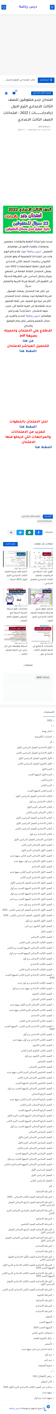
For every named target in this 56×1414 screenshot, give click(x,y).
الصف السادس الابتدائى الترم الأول (35, 1137)
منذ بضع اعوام (45, 568)
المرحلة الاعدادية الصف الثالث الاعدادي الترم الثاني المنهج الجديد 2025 (28, 1274)
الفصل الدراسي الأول (41, 1169)
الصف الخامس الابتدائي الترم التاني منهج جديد (29, 1072)
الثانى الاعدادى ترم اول (41, 834)
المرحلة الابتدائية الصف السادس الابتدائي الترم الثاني (30, 1211)
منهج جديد (47, 1392)
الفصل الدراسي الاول (41, 1175)
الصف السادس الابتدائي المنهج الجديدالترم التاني (28, 1164)
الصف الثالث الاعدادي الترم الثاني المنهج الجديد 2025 (29, 976)
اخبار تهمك (47, 731)
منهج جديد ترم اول (43, 1398)
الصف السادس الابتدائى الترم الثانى (34, 1148)
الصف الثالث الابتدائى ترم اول (37, 958)
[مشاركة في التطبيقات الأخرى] (11, 532)
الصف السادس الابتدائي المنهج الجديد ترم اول (29, 1159)
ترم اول (48, 1354)
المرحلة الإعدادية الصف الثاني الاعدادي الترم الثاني (27, 1289)
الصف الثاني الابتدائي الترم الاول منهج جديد (31, 1004)
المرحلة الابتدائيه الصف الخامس (36, 1224)
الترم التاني (46, 780)
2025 (49, 720)
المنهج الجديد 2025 (42, 1327)
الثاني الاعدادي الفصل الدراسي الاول (34, 823)
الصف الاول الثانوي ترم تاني (38, 926)
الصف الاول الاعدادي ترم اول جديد (35, 904)
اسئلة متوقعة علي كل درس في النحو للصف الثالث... (15, 650)
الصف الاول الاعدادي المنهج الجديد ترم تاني (31, 899)
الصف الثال (46, 931)
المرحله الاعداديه (44, 1311)
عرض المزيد (10, 544)
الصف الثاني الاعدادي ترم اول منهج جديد (32, 1039)
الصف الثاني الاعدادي (41, 1015)
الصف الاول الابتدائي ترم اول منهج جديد (33, 861)
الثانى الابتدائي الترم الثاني (39, 812)
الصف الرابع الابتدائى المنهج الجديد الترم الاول (29, 1115)
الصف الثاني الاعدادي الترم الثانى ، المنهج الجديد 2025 (29, 1027)
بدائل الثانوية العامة (42, 1338)
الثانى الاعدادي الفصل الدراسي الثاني (33, 828)
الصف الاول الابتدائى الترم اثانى (36, 845)
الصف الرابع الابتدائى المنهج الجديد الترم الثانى (29, 1121)
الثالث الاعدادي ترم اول (40, 801)
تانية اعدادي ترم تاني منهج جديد (36, 1349)
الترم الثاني (46, 785)
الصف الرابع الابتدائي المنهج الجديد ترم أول (31, 1126)
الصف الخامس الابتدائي (40, 1066)
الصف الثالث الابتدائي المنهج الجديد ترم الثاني (29, 947)
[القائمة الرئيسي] (52, 7)
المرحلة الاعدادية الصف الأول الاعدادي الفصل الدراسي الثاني (31, 1258)
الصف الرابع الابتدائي (42, 1094)
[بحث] (3, 7)
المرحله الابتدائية (44, 1300)
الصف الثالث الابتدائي (41, 937)
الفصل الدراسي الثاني (41, 1180)
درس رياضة (28, 7)
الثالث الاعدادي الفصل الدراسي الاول (34, 796)
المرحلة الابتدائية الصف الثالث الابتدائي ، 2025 (29, 1196)
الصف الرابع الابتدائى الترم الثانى (36, 1104)
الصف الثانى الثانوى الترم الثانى (36, 1050)
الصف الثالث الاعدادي (42, 93)
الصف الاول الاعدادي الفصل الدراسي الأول (31, 882)
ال (51, 742)
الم (50, 1186)
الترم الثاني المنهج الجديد (39, 790)
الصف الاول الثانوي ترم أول (38, 920)
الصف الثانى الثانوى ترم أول (38, 1056)
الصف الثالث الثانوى (42, 993)
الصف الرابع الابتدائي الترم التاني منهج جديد (31, 1099)
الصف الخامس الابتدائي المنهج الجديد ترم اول (29, 1088)
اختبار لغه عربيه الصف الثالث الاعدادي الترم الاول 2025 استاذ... (15, 576)
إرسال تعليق (43, 677)
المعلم (49, 1316)
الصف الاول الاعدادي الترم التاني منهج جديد (31, 872)
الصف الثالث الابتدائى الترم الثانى (35, 942)
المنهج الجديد (45, 1322)
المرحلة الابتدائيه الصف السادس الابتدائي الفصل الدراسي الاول (29, 1239)
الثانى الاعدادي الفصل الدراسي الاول (34, 817)
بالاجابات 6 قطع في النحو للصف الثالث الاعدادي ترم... (43, 650)
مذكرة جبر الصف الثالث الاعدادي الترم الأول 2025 (27, 1387)
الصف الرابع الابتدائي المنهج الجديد (35, 1110)
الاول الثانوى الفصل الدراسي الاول (35, 758)
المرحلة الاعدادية (44, 521)
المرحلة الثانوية (44, 1295)
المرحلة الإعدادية (44, 1246)
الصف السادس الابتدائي (40, 1131)
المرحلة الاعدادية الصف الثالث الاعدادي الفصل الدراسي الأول (30, 1282)
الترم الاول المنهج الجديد (40, 774)
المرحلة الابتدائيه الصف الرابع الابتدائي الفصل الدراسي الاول (31, 1231)
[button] (38, 532)
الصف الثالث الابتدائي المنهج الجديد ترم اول (30, 953)
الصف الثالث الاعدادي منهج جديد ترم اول (32, 988)
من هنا (28, 341)
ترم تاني (48, 1360)
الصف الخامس (44, 1061)
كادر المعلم (46, 1381)
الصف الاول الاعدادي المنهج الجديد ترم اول (31, 893)
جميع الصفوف (45, 1365)
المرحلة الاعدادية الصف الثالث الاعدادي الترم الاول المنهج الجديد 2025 (28, 1266)
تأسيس (48, 1343)
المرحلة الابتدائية (44, 1191)
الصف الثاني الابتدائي (41, 999)
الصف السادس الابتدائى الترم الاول (35, 1142)
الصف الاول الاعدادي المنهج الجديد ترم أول (31, 888)
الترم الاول (47, 769)
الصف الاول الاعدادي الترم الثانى (36, 877)
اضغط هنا (28, 351)
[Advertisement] (28, 45)
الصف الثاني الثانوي (42, 1045)
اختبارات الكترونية (43, 736)
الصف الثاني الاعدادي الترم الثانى (35, 1020)
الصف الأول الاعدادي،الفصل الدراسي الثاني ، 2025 (27, 910)
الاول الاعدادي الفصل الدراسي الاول (34, 747)
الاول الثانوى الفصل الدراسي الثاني (35, 763)
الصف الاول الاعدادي (42, 866)
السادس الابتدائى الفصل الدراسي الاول (33, 839)
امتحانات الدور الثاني (42, 1333)
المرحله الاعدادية (44, 1305)
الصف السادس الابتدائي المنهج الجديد (33, 1153)
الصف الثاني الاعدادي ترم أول (37, 1034)
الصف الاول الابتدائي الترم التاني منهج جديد (31, 855)
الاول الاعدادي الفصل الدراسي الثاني (34, 752)
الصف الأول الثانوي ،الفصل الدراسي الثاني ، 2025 (27, 915)
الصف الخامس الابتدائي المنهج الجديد (33, 1083)
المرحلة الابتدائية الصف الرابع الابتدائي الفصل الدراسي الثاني (31, 1203)
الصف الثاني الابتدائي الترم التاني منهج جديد (30, 1010)
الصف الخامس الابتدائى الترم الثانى (34, 1077)
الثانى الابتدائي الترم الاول (39, 807)
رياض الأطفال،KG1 (42, 1376)
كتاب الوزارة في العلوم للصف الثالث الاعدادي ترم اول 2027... (19, 80)
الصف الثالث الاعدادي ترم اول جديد (34, 983)
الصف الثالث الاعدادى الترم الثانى (35, 969)
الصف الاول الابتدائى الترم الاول (36, 850)
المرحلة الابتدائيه (44, 1218)
